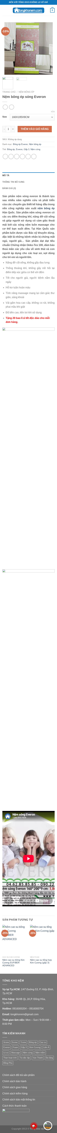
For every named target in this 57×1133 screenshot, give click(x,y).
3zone (6, 1042)
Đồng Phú (7, 1063)
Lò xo (5, 1052)
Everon (19, 149)
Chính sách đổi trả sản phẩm (18, 1075)
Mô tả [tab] (5, 175)
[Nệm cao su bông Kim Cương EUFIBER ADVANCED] (14, 939)
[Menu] (4, 10)
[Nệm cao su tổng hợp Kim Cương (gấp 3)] (42, 939)
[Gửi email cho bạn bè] (22, 156)
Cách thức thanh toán (14, 1105)
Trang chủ (9, 92)
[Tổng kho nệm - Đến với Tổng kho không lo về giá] (28, 10)
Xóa (53, 112)
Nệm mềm (40, 1052)
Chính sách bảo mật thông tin (18, 1099)
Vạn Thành (38, 1058)
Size (4, 117)
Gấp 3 (26, 149)
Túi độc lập (25, 1058)
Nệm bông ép (26, 92)
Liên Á (46, 1047)
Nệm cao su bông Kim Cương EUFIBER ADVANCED (13, 963)
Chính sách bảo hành (14, 1081)
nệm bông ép (46, 208)
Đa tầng (49, 1058)
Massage (15, 1052)
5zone (14, 1042)
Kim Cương (35, 1047)
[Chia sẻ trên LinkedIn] (33, 156)
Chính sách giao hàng (14, 1087)
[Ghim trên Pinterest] (28, 156)
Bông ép (11, 149)
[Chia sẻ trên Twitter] (16, 156)
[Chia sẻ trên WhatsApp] (5, 156)
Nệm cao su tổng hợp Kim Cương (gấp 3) (41, 961)
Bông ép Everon (20, 144)
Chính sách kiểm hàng (15, 1093)
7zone (23, 1042)
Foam (15, 1047)
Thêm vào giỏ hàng (35, 129)
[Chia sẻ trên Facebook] (11, 156)
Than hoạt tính (10, 1058)
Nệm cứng (35, 149)
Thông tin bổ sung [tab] (13, 182)
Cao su (43, 1042)
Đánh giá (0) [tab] (9, 188)
